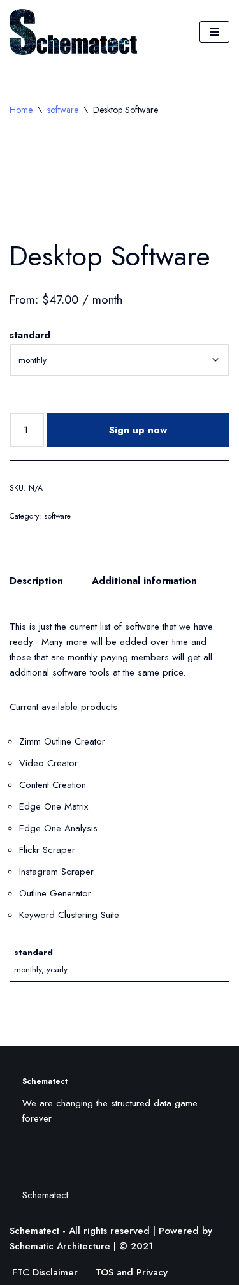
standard (30, 335)
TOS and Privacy (132, 1272)
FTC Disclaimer (45, 1272)
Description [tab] (36, 581)
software (62, 109)
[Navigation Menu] (214, 32)
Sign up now (138, 430)
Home (21, 109)
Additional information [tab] (144, 581)
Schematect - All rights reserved (80, 1231)
